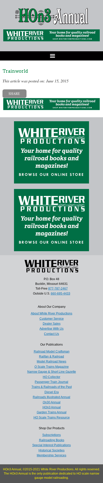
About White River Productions (51, 313)
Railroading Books (51, 440)
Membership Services (51, 455)
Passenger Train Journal (51, 382)
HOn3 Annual (51, 407)
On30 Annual (51, 402)
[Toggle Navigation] (51, 55)
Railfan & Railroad (51, 356)
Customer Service (52, 318)
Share (14, 93)
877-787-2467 (58, 288)
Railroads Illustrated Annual (51, 397)
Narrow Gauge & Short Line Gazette (51, 371)
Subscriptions (51, 435)
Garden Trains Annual (51, 412)
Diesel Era (51, 392)
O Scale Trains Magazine (51, 366)
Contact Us (51, 334)
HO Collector (51, 377)
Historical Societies (51, 450)
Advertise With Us (52, 328)
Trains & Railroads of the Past (52, 387)
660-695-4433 (60, 293)
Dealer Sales (51, 323)
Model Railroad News (51, 361)
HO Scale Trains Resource (52, 417)
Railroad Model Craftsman (52, 351)
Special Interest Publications (51, 445)
